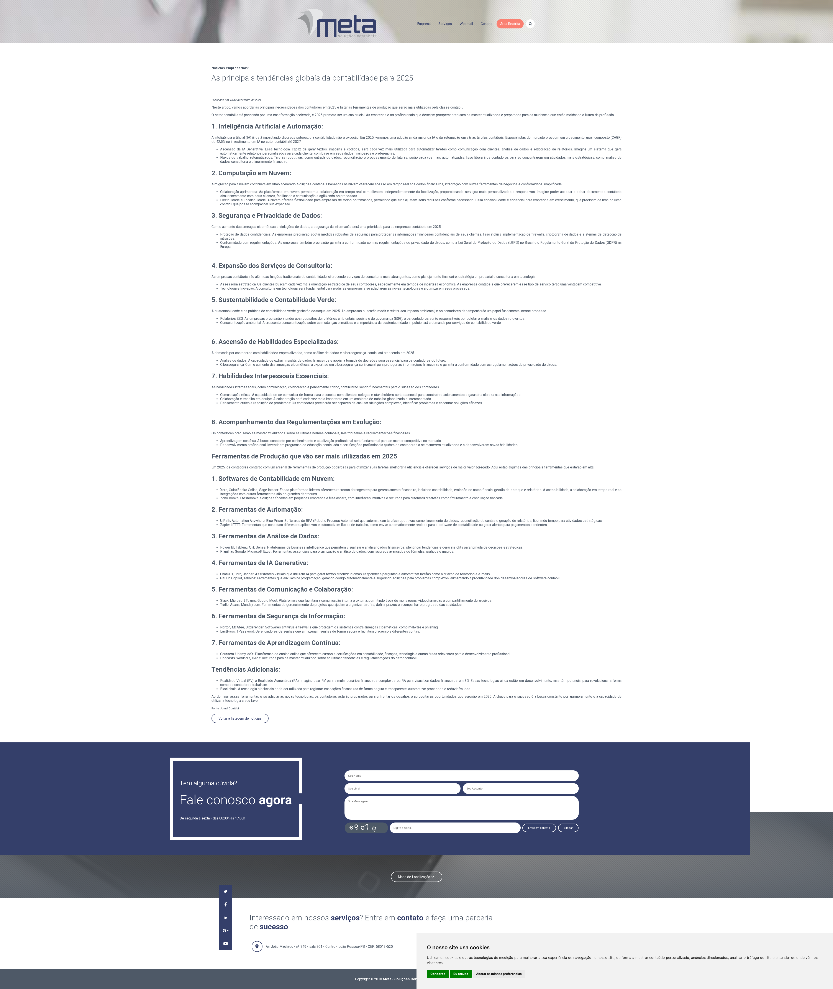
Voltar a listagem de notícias (240, 718)
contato (486, 24)
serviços (445, 24)
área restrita (510, 24)
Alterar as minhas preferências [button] (499, 974)
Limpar (568, 827)
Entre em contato (539, 827)
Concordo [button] (438, 974)
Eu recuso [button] (460, 974)
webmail (466, 24)
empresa (424, 24)
